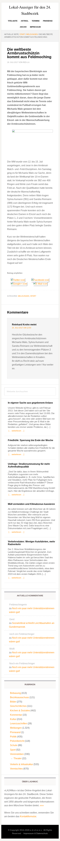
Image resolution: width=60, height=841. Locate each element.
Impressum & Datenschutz (35, 833)
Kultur (13, 719)
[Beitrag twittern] (19, 280)
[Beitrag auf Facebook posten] (41, 280)
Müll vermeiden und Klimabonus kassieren (31, 504)
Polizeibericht (17, 741)
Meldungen (23, 296)
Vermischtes (16, 768)
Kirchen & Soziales (20, 710)
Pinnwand (15, 732)
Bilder (13, 701)
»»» (42, 805)
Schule (13, 745)
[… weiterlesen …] (16, 431)
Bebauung (15, 693)
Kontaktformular (28, 816)
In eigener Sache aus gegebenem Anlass (30, 403)
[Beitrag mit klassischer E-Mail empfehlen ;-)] (40, 283)
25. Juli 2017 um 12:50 (21, 328)
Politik (13, 736)
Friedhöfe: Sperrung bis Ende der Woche (30, 440)
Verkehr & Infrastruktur (21, 764)
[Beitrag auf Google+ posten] (20, 283)
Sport (33, 296)
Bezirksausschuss (19, 697)
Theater (18, 758)
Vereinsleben (17, 754)
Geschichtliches (18, 706)
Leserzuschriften (18, 723)
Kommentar (16, 715)
